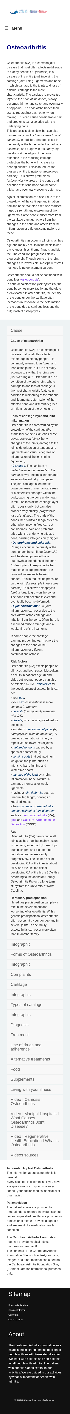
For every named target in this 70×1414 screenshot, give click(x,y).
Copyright (13, 1315)
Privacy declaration (18, 1305)
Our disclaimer (15, 1319)
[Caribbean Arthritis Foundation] (28, 11)
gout (13, 819)
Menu (17, 28)
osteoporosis (29, 279)
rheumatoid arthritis (34, 815)
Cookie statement (17, 1310)
